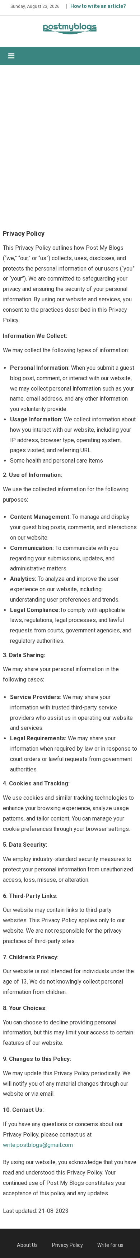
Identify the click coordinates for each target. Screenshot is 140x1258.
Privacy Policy (67, 1245)
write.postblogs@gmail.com (38, 1145)
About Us (27, 1245)
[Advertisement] (70, 145)
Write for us (110, 1245)
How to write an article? (98, 6)
